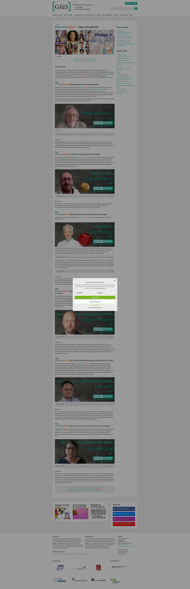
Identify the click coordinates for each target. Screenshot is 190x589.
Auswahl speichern (95, 301)
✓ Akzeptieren (95, 297)
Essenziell (80, 292)
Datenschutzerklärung (100, 288)
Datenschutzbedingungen (95, 307)
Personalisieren (95, 305)
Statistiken (100, 292)
